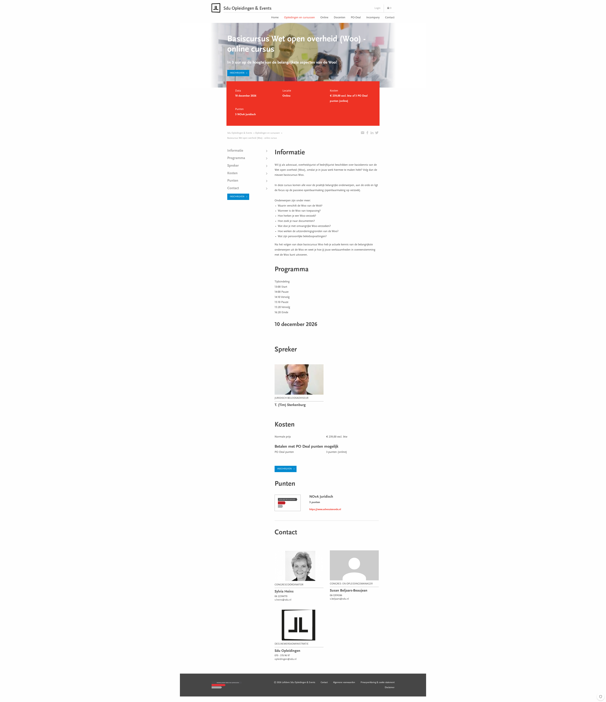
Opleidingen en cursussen (299, 17)
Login (377, 8)
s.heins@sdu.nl (283, 600)
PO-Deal (356, 17)
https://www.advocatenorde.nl (325, 509)
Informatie (235, 151)
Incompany (373, 17)
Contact (390, 17)
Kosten (232, 173)
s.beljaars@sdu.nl (339, 599)
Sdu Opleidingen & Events (239, 133)
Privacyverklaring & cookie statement (378, 682)
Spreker (233, 166)
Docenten (339, 17)
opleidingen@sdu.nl (286, 659)
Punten (232, 181)
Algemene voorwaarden (344, 682)
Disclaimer (390, 688)
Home (275, 17)
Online (324, 17)
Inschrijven (237, 73)
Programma (236, 158)
